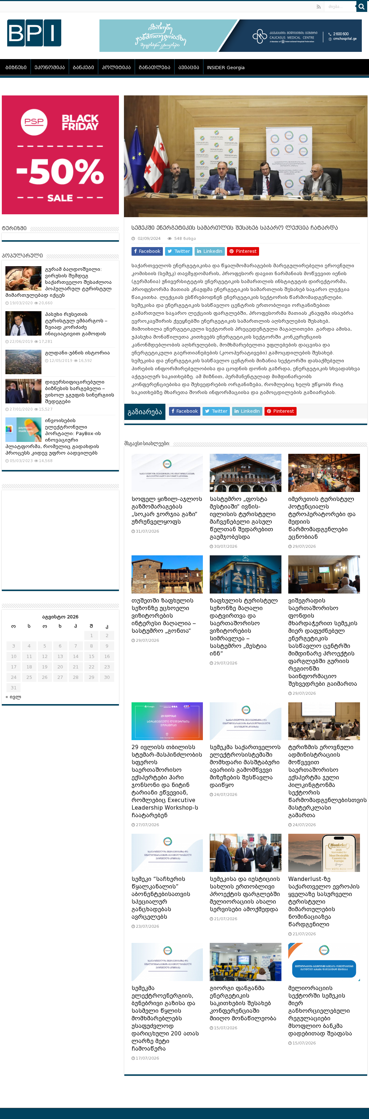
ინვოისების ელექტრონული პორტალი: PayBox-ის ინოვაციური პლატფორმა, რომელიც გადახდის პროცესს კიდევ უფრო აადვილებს (53, 436)
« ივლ (13, 697)
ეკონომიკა (50, 67)
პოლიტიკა (116, 67)
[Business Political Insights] (34, 31)
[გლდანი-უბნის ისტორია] (23, 362)
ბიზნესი (16, 67)
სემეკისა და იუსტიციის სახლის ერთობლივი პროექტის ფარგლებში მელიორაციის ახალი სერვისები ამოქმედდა (245, 894)
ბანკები (83, 67)
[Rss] (318, 7)
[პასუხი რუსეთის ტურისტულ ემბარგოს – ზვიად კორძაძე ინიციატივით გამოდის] (23, 323)
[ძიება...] (361, 6)
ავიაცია (188, 67)
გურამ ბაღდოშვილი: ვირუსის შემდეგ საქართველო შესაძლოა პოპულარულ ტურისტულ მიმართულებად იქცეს (58, 282)
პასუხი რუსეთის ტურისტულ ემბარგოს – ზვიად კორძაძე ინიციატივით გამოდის (76, 324)
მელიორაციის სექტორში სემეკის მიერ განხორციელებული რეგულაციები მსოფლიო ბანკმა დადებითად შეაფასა (320, 1011)
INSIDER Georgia (226, 67)
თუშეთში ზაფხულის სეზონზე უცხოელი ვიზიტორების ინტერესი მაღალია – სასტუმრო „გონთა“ (164, 615)
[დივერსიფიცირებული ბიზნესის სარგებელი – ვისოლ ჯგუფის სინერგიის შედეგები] (23, 391)
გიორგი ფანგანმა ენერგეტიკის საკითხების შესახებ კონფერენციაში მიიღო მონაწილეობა (243, 1003)
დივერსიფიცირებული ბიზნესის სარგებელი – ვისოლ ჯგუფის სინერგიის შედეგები (79, 391)
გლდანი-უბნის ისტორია (77, 353)
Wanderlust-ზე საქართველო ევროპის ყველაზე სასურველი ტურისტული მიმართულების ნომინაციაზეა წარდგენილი (324, 902)
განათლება (154, 67)
